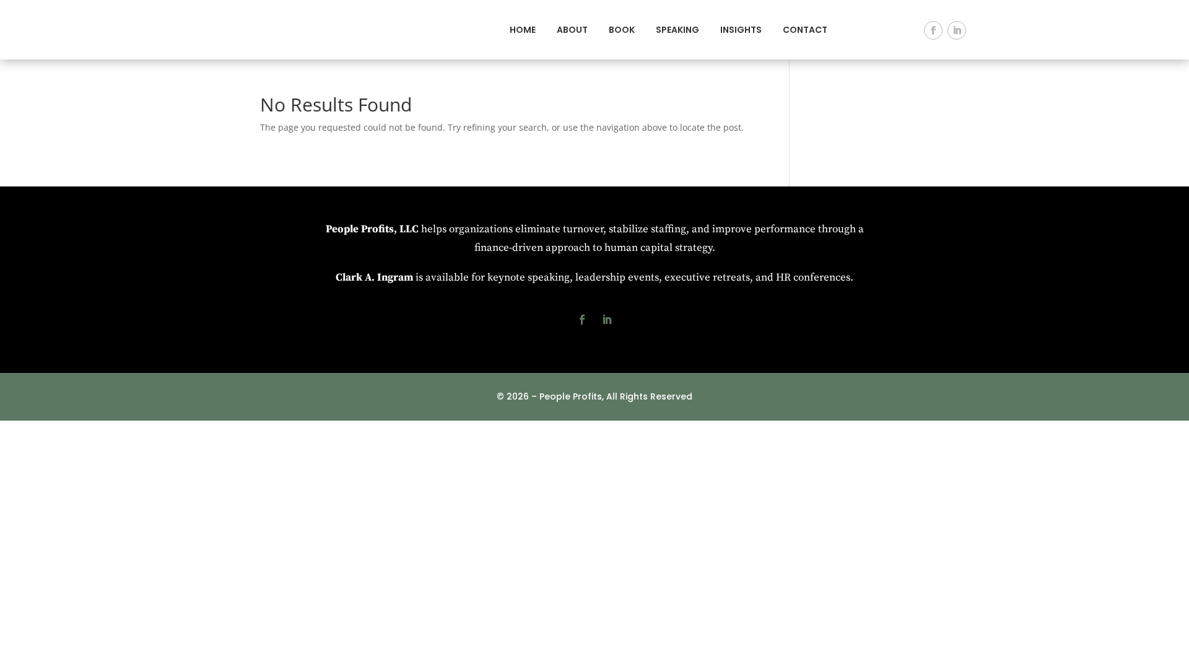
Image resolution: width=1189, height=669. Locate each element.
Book (622, 30)
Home (523, 30)
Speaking (677, 30)
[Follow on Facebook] (933, 30)
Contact (805, 30)
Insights (741, 30)
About (572, 30)
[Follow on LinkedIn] (956, 30)
